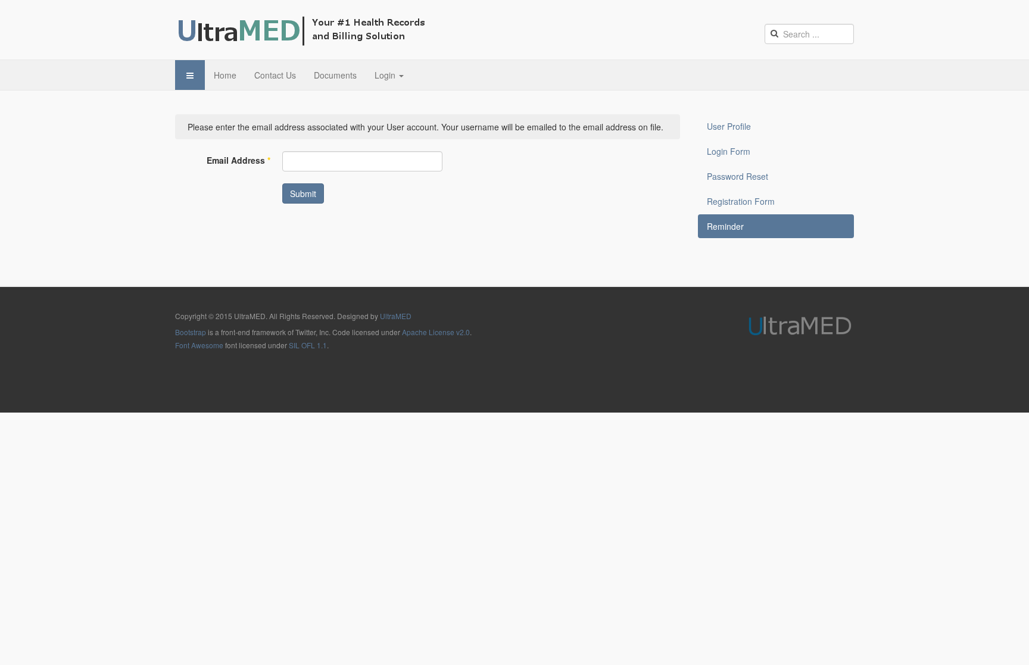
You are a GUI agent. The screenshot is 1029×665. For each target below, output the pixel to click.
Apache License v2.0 (436, 332)
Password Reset (737, 176)
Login (386, 75)
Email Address (238, 160)
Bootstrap (190, 332)
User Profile (729, 126)
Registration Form (741, 201)
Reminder (725, 226)
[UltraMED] (304, 30)
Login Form (728, 151)
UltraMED (395, 316)
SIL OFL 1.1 (308, 345)
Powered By (800, 326)
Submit (303, 193)
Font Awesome (199, 345)
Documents (335, 75)
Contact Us (275, 75)
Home (225, 75)
